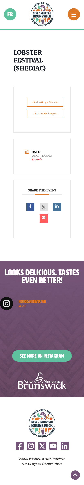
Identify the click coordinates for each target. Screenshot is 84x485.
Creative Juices (52, 464)
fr (10, 14)
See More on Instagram (42, 356)
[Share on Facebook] (30, 207)
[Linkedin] (57, 207)
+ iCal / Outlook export (45, 113)
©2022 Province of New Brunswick (42, 459)
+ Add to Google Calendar (45, 102)
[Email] (44, 218)
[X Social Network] (44, 207)
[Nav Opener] (74, 14)
